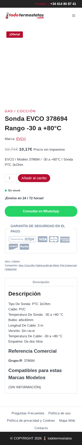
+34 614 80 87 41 (63, 4)
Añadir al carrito (34, 178)
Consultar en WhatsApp (41, 211)
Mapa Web (67, 420)
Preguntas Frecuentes (28, 413)
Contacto (41, 428)
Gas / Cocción (20, 111)
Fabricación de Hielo (47, 265)
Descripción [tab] (41, 282)
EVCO (21, 139)
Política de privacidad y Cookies (31, 420)
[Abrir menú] (73, 16)
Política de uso (59, 413)
